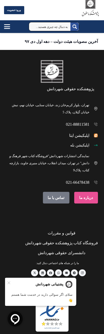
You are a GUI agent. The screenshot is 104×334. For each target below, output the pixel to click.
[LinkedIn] (42, 272)
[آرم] (90, 11)
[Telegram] (74, 272)
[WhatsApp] (58, 272)
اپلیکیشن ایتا (79, 135)
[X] (34, 272)
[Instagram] (82, 272)
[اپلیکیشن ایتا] (93, 135)
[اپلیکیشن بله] (93, 145)
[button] (12, 27)
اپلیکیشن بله (79, 145)
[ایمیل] (66, 272)
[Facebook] (50, 272)
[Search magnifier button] (74, 26)
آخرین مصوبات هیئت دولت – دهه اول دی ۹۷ (61, 41)
